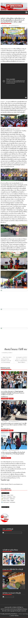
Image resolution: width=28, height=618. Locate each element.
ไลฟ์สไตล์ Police (4, 430)
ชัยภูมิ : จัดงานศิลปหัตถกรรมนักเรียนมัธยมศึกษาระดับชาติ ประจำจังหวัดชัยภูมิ (6, 360)
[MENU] (26, 12)
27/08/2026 (4, 389)
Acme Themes (15, 615)
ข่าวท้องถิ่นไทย (5, 352)
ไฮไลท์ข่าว (10, 352)
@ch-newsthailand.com (14, 25)
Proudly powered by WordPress (8, 614)
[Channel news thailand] (14, 10)
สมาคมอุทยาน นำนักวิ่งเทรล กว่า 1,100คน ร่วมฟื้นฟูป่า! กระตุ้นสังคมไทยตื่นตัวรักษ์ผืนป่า (21, 360)
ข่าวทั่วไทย (3, 457)
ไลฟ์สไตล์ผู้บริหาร (4, 398)
